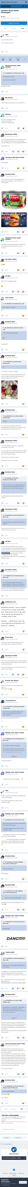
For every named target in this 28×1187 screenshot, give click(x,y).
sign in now (10, 1118)
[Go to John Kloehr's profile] (2, 298)
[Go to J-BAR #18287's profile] (2, 953)
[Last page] (26, 28)
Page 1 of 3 (14, 28)
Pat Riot (20, 327)
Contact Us (21, 1173)
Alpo (4, 16)
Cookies (14, 1175)
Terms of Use (6, 1185)
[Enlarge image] (14, 219)
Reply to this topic (14, 23)
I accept (23, 1182)
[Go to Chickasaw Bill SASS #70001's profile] (2, 158)
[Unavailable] (14, 199)
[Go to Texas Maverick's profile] (2, 701)
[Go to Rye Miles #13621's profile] (2, 260)
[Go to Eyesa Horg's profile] (2, 638)
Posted (11, 36)
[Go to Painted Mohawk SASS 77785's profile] (2, 1044)
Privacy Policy (13, 1173)
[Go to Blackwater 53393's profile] (2, 135)
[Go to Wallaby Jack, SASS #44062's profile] (2, 733)
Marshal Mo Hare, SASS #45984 (13, 66)
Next (22, 28)
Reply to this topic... (9, 1129)
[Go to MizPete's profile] (2, 115)
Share (7, 1137)
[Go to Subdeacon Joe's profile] (2, 603)
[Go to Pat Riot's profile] (2, 277)
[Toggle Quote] (3, 73)
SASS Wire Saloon (15, 18)
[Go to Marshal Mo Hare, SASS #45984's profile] (2, 67)
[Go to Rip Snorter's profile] (2, 98)
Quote (6, 51)
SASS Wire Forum (9, 2)
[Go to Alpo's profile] (2, 35)
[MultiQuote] (2, 52)
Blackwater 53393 (8, 479)
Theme (5, 1173)
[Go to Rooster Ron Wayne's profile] (2, 681)
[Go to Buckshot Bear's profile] (2, 175)
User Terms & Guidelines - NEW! (12, 1158)
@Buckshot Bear (5, 553)
